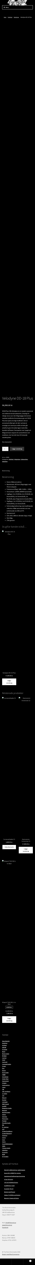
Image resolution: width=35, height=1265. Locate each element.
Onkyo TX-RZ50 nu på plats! (12, 1195)
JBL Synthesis (6, 1091)
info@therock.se (10, 1223)
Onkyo (4, 1114)
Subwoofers (24, 459)
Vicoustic (5, 1152)
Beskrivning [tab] (6, 471)
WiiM (3, 1154)
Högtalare (17, 459)
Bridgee (4, 1056)
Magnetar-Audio (7, 1108)
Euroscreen (5, 1072)
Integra (4, 1083)
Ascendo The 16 (8, 1189)
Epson (4, 1070)
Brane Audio (5, 1054)
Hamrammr (5, 1081)
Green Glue (5, 1079)
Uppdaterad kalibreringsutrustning (14, 1176)
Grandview (5, 1077)
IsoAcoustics (6, 1085)
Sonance (4, 1135)
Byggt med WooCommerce (10, 1254)
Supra (4, 1142)
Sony (3, 1140)
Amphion (4, 1043)
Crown (4, 1066)
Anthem (4, 1045)
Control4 (4, 1062)
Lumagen (5, 1102)
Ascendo (4, 1049)
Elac (3, 1068)
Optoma (4, 1117)
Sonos (4, 1137)
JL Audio (4, 1093)
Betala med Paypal (9, 1192)
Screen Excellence (7, 1131)
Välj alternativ (9, 847)
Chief (3, 1060)
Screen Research (7, 1133)
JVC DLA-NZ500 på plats (11, 1182)
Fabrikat (10, 17)
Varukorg (27, 1260)
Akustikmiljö (6, 1041)
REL (3, 1125)
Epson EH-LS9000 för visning (12, 1173)
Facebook (5, 1227)
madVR (4, 1106)
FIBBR (3, 1075)
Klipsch (4, 1098)
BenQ (3, 1051)
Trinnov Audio (6, 1148)
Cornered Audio (6, 1064)
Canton (4, 1058)
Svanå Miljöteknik (7, 1144)
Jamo (3, 1087)
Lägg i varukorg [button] (9, 682)
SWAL (3, 1146)
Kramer (4, 1100)
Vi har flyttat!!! (8, 1179)
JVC (3, 1095)
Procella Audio (6, 1123)
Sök (17, 1262)
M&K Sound (5, 1104)
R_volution (5, 1127)
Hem (5, 17)
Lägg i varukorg (17, 449)
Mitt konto (6, 1262)
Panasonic (5, 1119)
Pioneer (4, 1121)
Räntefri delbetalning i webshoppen (14, 1170)
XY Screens (5, 1156)
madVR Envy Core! (9, 1185)
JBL (3, 1089)
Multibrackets (6, 1112)
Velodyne (16, 17)
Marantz (4, 1110)
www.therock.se (7, 1225)
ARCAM (4, 1047)
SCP (3, 1129)
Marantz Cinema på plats (11, 1198)
